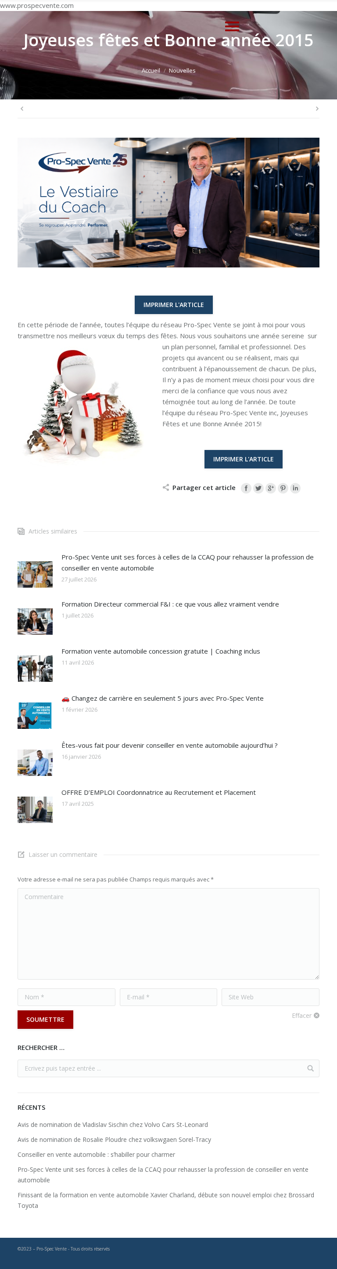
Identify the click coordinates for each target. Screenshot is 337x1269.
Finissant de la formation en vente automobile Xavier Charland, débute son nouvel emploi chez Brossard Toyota (166, 1200)
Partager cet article (204, 487)
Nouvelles (182, 70)
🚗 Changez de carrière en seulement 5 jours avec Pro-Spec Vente (162, 698)
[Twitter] (258, 488)
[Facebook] (246, 488)
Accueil (151, 70)
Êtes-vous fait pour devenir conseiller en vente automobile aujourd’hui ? (169, 745)
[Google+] (270, 488)
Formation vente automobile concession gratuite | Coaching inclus (160, 651)
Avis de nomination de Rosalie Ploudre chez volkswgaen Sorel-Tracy (114, 1139)
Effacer (302, 1015)
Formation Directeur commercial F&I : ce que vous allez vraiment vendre (170, 604)
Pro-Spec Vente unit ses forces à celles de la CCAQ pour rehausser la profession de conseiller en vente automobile (187, 562)
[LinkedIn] (295, 488)
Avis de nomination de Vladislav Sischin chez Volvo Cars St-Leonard (113, 1124)
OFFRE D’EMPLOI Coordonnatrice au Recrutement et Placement (158, 792)
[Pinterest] (283, 488)
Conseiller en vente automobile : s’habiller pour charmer (96, 1154)
